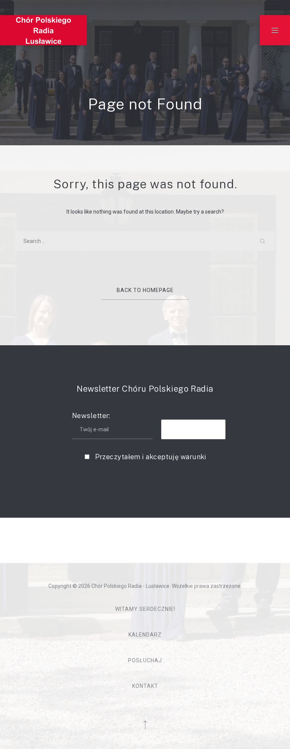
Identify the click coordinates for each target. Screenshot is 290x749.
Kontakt (145, 686)
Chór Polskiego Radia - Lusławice (130, 586)
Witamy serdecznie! (145, 609)
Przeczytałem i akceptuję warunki (151, 457)
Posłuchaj (145, 660)
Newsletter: (91, 416)
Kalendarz (145, 635)
